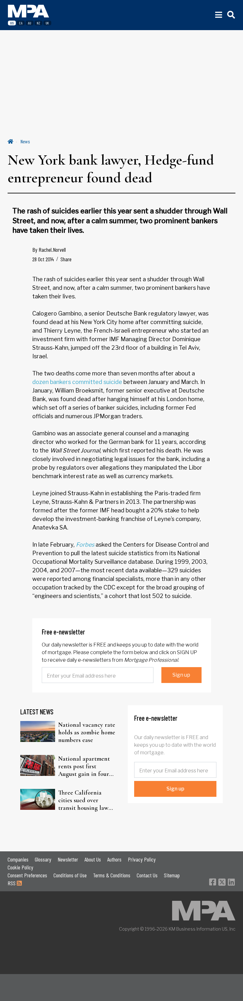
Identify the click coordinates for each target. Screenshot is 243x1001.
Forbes (85, 544)
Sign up (181, 675)
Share (66, 259)
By (49, 249)
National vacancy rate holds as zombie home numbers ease (86, 732)
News (25, 141)
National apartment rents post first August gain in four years (84, 766)
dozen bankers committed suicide (77, 382)
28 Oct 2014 (43, 259)
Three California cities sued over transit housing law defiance (83, 800)
